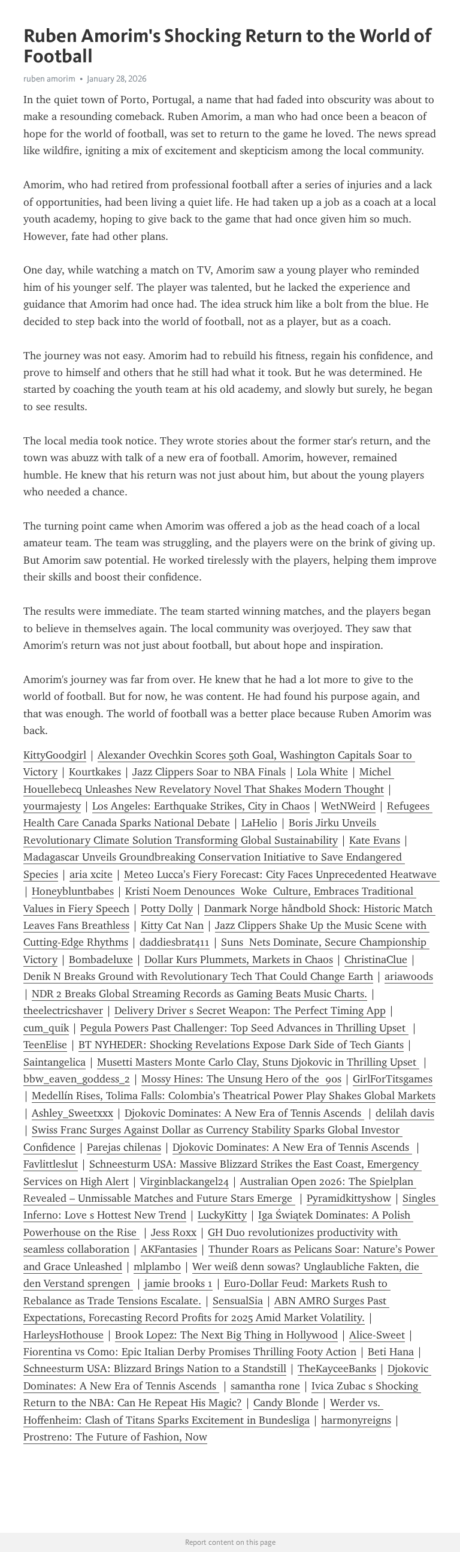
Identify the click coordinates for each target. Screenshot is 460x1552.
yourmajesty (52, 806)
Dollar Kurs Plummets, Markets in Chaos (238, 959)
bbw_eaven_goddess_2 (76, 1078)
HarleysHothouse (63, 1335)
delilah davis (405, 1113)
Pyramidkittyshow (349, 1198)
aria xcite (91, 874)
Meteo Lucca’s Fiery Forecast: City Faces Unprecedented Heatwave (282, 874)
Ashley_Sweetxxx (72, 1113)
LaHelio (259, 822)
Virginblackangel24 (184, 1181)
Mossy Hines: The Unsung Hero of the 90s (241, 1078)
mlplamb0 (157, 1266)
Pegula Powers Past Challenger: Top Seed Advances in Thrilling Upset (244, 1027)
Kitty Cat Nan (172, 925)
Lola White (322, 771)
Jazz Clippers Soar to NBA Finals (209, 771)
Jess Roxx (173, 1232)
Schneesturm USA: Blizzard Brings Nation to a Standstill (154, 1368)
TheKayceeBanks (337, 1368)
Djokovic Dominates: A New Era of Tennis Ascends (244, 1113)
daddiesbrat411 (175, 942)
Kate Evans (374, 840)
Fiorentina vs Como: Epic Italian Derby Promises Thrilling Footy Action (189, 1351)
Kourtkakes (95, 771)
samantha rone (265, 1385)
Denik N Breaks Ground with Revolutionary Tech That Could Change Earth (198, 976)
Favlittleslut (50, 1164)
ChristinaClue (375, 959)
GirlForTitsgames (392, 1078)
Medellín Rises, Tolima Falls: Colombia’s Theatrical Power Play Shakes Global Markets (233, 1095)
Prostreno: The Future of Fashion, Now (115, 1436)
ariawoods (409, 976)
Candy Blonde (286, 1402)
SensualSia (238, 1300)
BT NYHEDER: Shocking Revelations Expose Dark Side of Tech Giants (241, 1044)
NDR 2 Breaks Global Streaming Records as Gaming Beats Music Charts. (199, 993)
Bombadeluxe (101, 959)
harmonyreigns (356, 1420)
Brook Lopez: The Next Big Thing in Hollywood (226, 1335)
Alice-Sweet (377, 1335)
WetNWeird (348, 806)
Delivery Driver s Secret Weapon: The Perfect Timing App (250, 1010)
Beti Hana (391, 1351)
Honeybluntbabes (73, 891)
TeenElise (45, 1044)
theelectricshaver (63, 1010)
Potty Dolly (167, 908)
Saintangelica (54, 1062)
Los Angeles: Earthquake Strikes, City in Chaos (201, 806)
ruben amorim (49, 78)
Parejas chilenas (124, 1147)
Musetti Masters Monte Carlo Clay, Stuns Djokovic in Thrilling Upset (258, 1062)
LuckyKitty (222, 1215)
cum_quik (46, 1027)
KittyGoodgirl (54, 755)
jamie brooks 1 (178, 1283)
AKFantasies (169, 1249)
